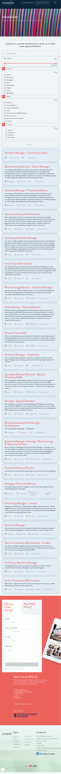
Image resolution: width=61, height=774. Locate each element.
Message (8, 646)
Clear (55, 59)
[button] (55, 3)
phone (7, 637)
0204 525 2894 (18, 711)
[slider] (4, 63)
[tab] (12, 607)
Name (7, 618)
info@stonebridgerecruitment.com (23, 704)
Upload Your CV (42, 3)
